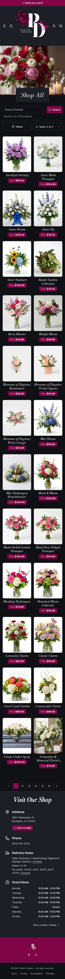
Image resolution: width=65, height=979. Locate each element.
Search (56, 109)
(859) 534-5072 (34, 3)
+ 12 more (24, 872)
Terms (14, 973)
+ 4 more (37, 861)
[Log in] (54, 26)
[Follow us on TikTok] (36, 954)
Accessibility (36, 973)
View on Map (24, 827)
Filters (19, 126)
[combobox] (47, 126)
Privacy (23, 973)
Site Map (50, 973)
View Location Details (44, 925)
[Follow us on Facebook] (29, 954)
